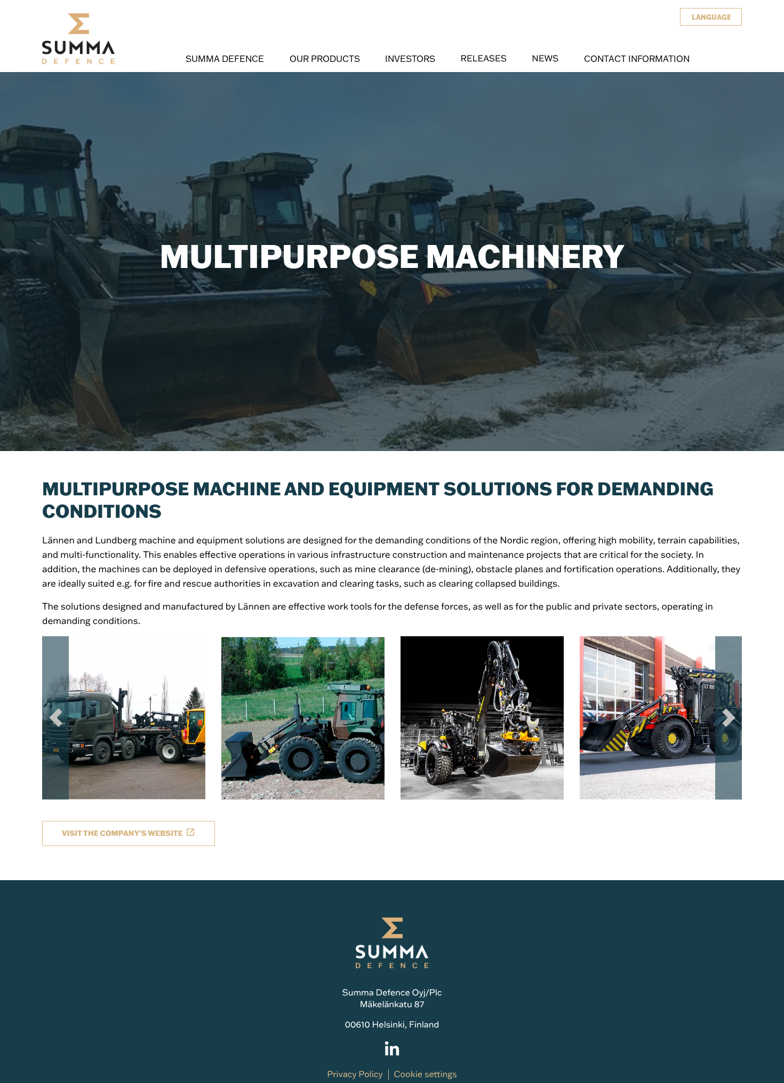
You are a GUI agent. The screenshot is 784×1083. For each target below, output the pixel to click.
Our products (325, 58)
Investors (410, 58)
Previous (55, 718)
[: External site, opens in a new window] (392, 1049)
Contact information (637, 58)
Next (728, 718)
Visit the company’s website (122, 833)
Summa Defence (225, 58)
